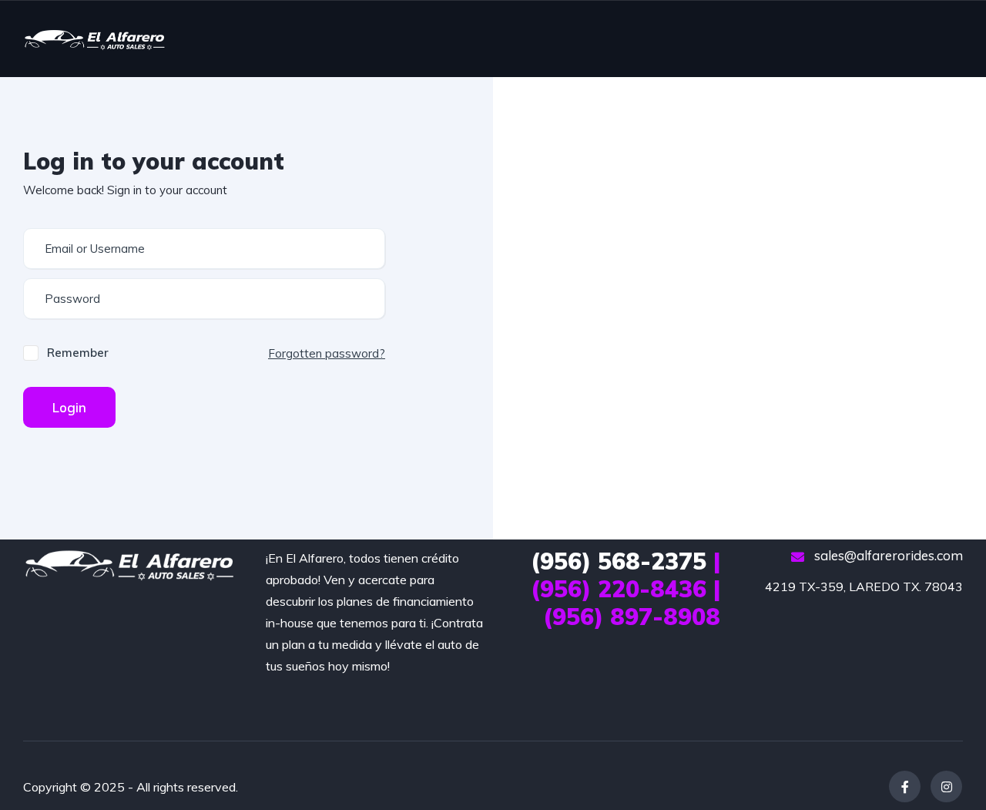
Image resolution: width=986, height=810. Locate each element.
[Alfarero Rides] (94, 38)
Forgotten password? (326, 353)
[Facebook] (905, 786)
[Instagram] (946, 786)
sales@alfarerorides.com (887, 555)
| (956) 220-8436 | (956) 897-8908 (625, 588)
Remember (78, 352)
